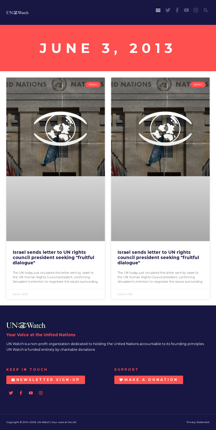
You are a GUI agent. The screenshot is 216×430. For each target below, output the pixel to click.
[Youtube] (186, 10)
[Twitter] (167, 10)
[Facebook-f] (177, 10)
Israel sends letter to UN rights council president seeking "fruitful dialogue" (53, 257)
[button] (158, 10)
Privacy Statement (198, 422)
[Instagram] (195, 10)
